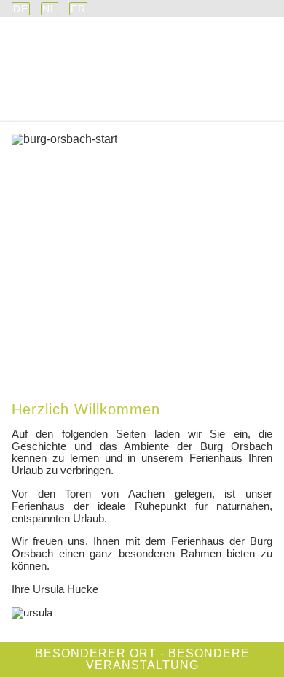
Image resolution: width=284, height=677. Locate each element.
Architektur (68, 94)
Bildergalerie (150, 110)
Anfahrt (238, 110)
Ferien (237, 94)
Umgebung (54, 110)
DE (20, 9)
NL (49, 9)
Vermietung (162, 94)
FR (78, 9)
